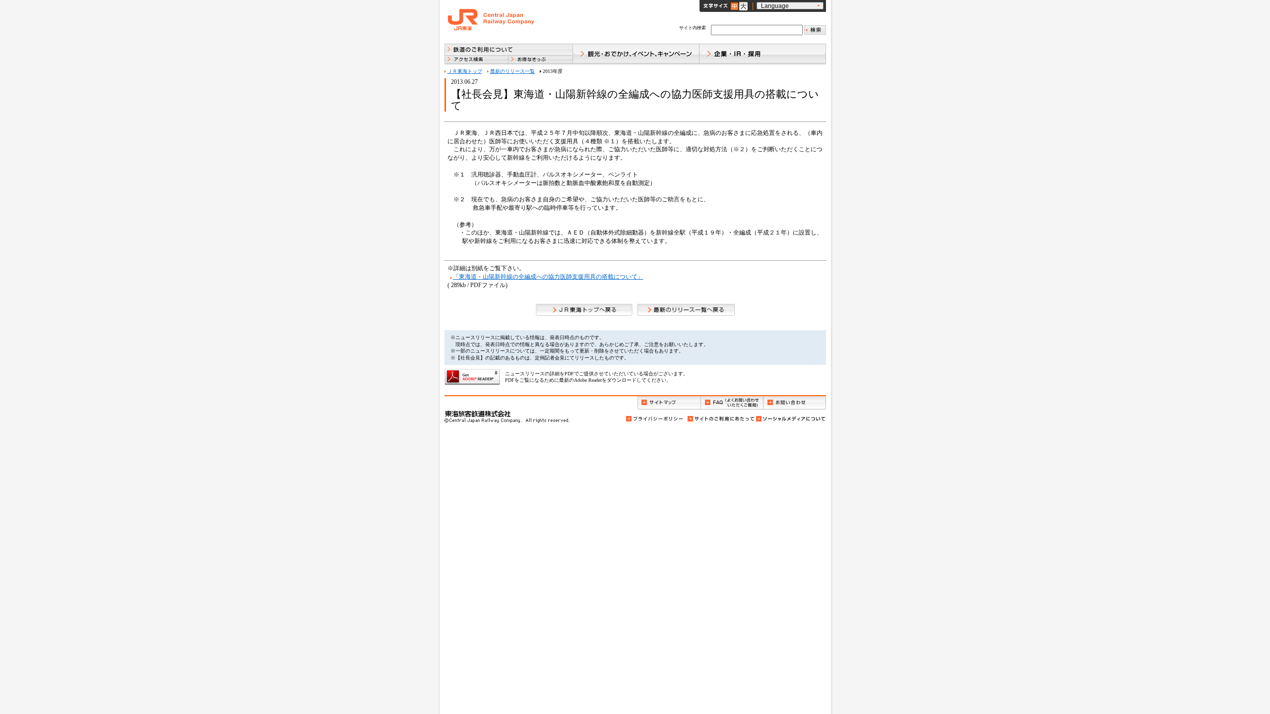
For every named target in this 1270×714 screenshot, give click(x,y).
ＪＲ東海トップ (464, 71)
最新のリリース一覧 (512, 71)
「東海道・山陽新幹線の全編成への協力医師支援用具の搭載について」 (548, 276)
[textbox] (757, 30)
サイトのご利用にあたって (720, 418)
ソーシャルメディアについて (790, 418)
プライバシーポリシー (655, 418)
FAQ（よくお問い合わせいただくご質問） (731, 403)
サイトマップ (668, 403)
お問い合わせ (794, 403)
